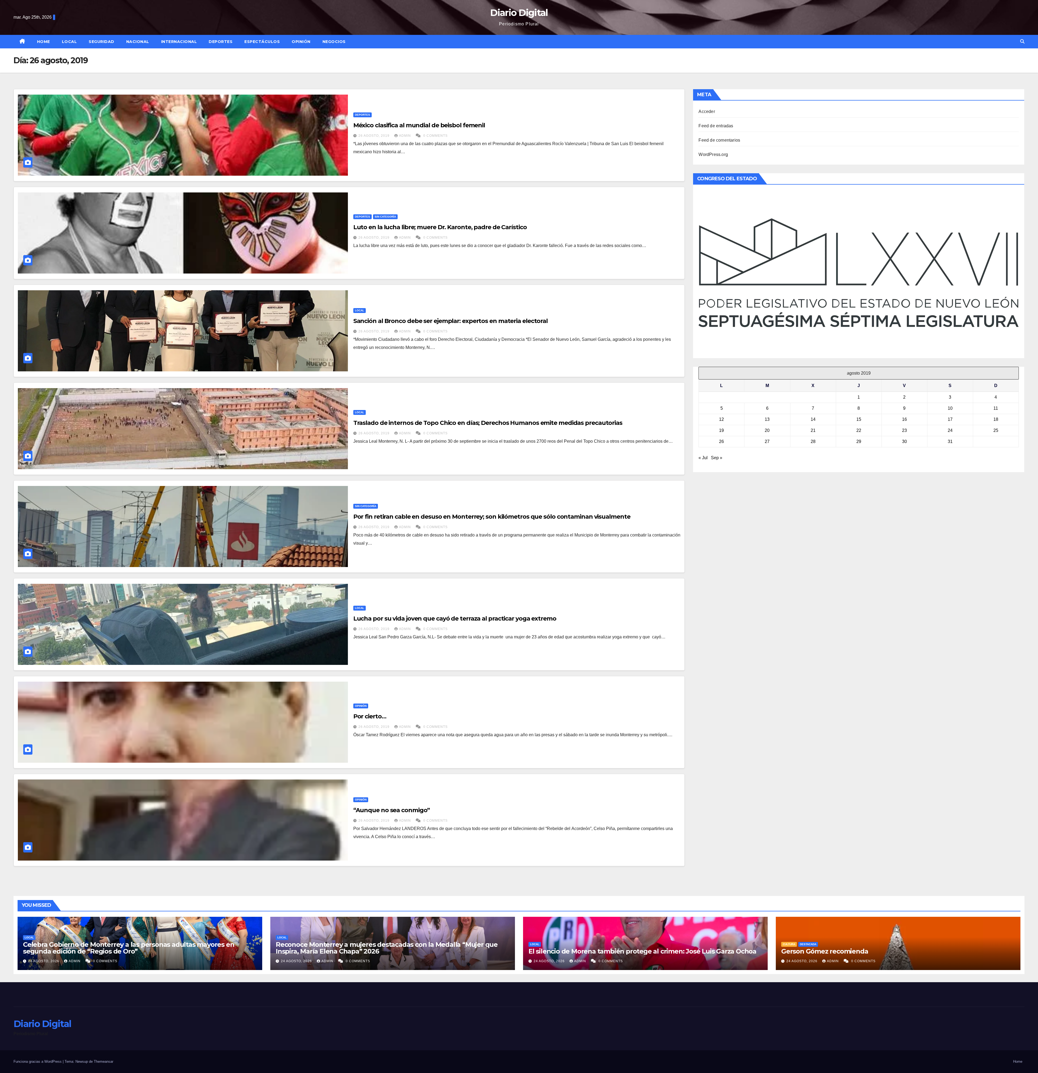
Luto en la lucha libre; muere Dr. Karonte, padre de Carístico (440, 227)
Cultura (789, 944)
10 (950, 408)
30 (904, 441)
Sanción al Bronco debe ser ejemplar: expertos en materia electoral (450, 321)
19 (721, 430)
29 (858, 441)
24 (950, 430)
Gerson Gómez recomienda (824, 951)
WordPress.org (713, 154)
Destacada (808, 944)
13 (767, 419)
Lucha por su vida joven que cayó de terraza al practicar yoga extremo (454, 618)
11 (995, 408)
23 (904, 430)
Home (43, 41)
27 (767, 441)
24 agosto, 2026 (44, 961)
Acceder (706, 111)
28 (813, 441)
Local (69, 41)
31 (950, 441)
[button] (1022, 41)
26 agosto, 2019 (374, 136)
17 (950, 419)
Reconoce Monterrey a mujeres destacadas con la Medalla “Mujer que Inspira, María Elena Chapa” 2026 (387, 948)
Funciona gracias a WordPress (38, 1061)
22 (858, 430)
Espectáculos (262, 41)
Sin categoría (385, 216)
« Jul (703, 457)
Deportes (220, 41)
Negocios (334, 41)
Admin (405, 136)
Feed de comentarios (719, 140)
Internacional (179, 41)
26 (721, 441)
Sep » (716, 457)
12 (721, 419)
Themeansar (103, 1061)
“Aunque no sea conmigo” (391, 810)
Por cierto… (369, 716)
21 (813, 430)
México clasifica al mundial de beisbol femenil (419, 125)
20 (767, 430)
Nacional (137, 41)
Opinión (301, 41)
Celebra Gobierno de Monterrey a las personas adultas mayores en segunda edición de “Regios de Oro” (128, 948)
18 (995, 419)
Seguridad (101, 41)
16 (904, 419)
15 (858, 419)
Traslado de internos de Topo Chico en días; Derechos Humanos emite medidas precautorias (487, 422)
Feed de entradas (715, 126)
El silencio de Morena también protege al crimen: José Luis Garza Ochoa (642, 951)
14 (813, 419)
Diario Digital (519, 12)
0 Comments (435, 136)
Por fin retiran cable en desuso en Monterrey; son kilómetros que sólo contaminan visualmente (491, 516)
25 (995, 430)
